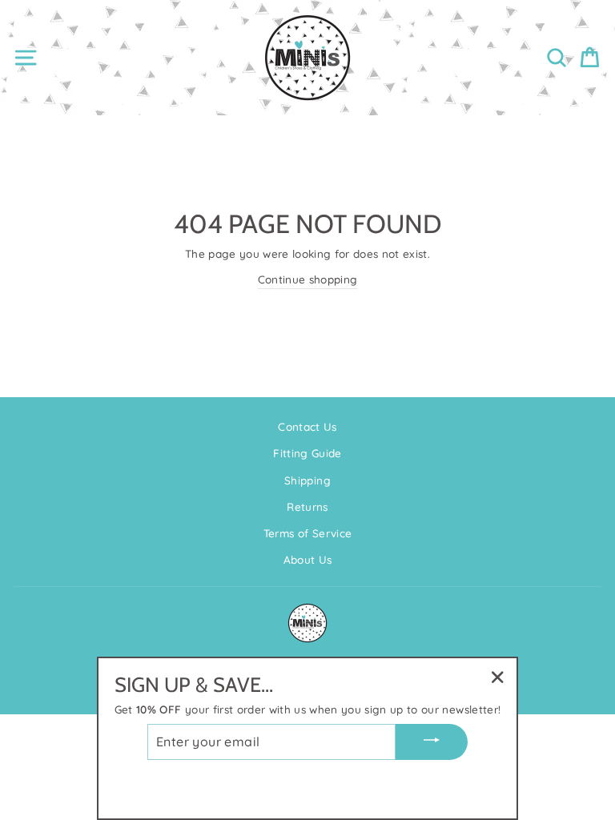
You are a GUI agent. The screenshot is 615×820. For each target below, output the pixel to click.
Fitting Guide (307, 453)
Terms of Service (307, 533)
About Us (307, 559)
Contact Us (307, 426)
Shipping (307, 480)
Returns (307, 506)
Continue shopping (308, 279)
